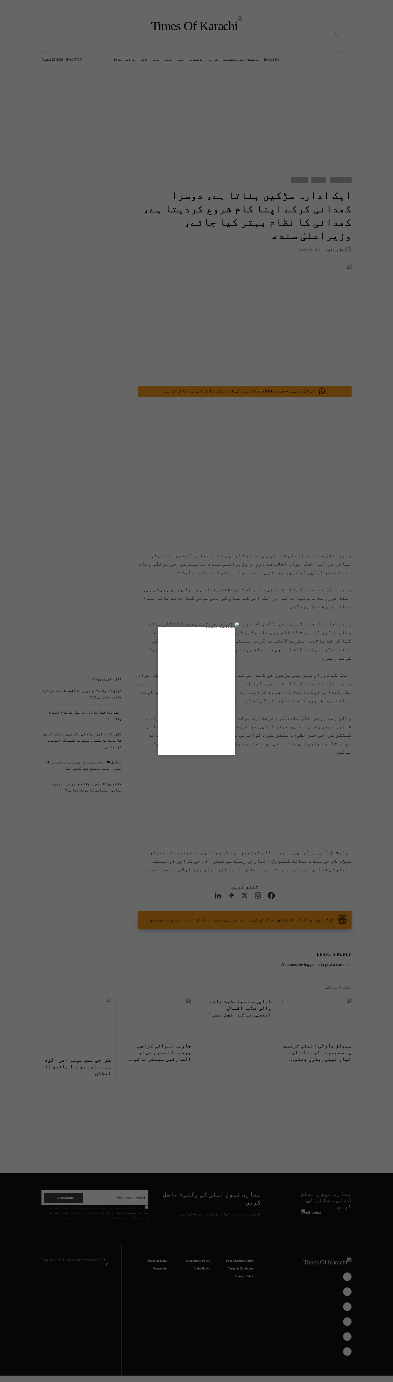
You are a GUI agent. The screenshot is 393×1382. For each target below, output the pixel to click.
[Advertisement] (208, 1364)
